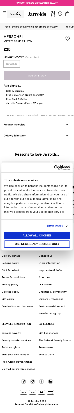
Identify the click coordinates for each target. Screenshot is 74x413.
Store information (49, 263)
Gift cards (8, 299)
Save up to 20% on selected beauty (37, 2)
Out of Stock (37, 75)
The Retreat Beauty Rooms (55, 340)
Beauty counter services (16, 340)
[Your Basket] (67, 14)
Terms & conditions (13, 277)
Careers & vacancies (51, 299)
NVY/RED (11, 64)
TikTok (41, 381)
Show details (55, 225)
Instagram (32, 381)
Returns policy (10, 263)
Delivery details (11, 255)
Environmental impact (52, 306)
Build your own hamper (15, 354)
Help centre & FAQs (50, 270)
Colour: (21, 57)
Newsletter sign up (50, 313)
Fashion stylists (11, 347)
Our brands (45, 284)
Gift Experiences (48, 333)
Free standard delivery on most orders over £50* (31, 26)
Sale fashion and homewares (18, 306)
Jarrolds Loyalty (11, 333)
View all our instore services (18, 369)
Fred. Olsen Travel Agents (17, 361)
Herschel (14, 36)
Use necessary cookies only (37, 243)
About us (44, 277)
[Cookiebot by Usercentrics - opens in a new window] (54, 167)
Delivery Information (48, 404)
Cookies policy (10, 291)
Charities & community (53, 291)
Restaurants (46, 347)
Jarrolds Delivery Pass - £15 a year (24, 103)
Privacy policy (10, 284)
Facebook (23, 381)
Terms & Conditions (26, 404)
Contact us (45, 255)
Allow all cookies (37, 235)
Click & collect (10, 270)
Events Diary (46, 354)
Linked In (50, 381)
